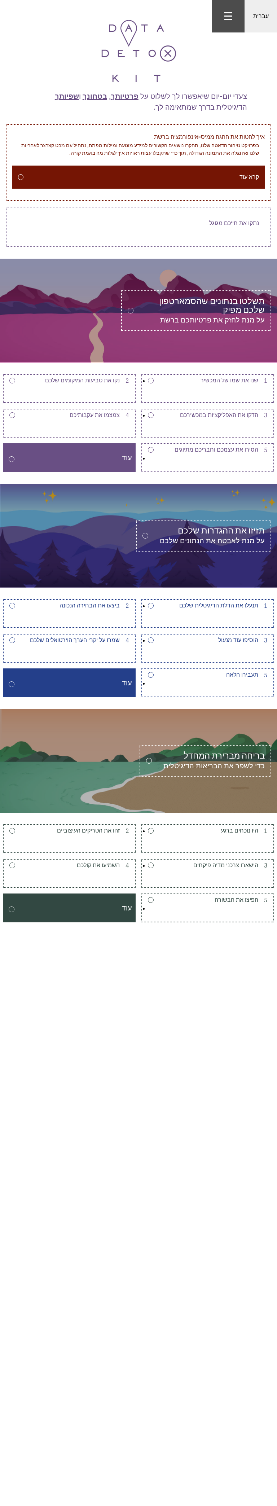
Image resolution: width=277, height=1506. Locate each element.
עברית (261, 16)
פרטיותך (124, 96)
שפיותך (67, 96)
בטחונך (95, 96)
